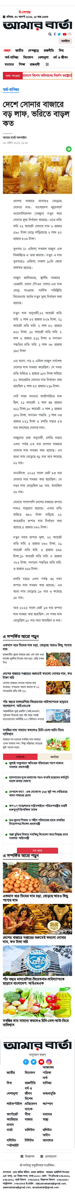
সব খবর (37, 851)
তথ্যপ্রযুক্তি (48, 1093)
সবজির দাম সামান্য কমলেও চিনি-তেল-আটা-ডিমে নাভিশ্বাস (36, 1022)
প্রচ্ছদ (7, 50)
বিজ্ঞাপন (30, 1156)
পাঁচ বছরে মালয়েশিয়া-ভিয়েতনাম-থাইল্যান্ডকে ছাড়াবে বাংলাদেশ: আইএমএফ (33, 981)
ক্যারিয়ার (12, 1119)
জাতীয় (19, 50)
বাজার (28, 1119)
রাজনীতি (49, 50)
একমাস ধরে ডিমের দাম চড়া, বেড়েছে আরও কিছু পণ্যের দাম (35, 898)
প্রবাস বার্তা (10, 1127)
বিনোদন (28, 57)
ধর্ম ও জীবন (60, 57)
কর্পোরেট (12, 1114)
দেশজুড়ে (33, 50)
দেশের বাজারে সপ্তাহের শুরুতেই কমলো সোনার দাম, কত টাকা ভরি (34, 939)
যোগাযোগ (50, 1156)
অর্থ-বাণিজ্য (11, 57)
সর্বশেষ (20, 757)
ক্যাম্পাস (48, 1103)
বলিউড (11, 1140)
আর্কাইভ (65, 41)
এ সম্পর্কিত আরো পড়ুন (21, 636)
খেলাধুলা (43, 57)
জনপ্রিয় (55, 757)
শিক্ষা (22, 64)
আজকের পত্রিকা (48, 1070)
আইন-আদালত (48, 1137)
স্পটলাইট (12, 1145)
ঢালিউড (29, 1130)
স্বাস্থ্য (45, 1119)
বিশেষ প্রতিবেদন (30, 1101)
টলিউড (29, 1140)
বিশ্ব (61, 50)
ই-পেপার (24, 12)
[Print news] (69, 149)
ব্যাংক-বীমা (29, 1111)
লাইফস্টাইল (12, 1103)
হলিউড (47, 1130)
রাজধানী (35, 64)
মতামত (9, 64)
